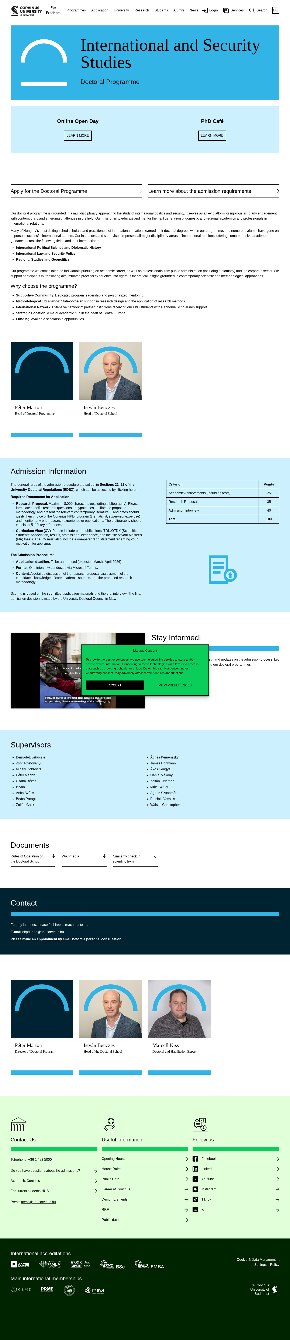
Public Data (110, 1179)
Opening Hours (113, 1158)
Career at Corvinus (116, 1189)
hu (275, 10)
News (194, 10)
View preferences (175, 685)
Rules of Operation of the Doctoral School (26, 858)
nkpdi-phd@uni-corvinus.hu (43, 932)
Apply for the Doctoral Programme (49, 191)
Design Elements (115, 1199)
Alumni (178, 10)
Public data (110, 1220)
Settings (260, 1264)
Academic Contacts (25, 1181)
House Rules (111, 1169)
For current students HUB (30, 1191)
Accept (114, 685)
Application (99, 10)
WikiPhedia (70, 856)
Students (161, 10)
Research (141, 10)
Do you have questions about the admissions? (45, 1170)
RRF (105, 1209)
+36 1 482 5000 (40, 1159)
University (121, 10)
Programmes (76, 10)
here (132, 489)
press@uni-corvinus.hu (38, 1202)
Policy (274, 1264)
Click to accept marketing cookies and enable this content (77, 671)
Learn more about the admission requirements (199, 191)
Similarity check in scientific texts (126, 858)
